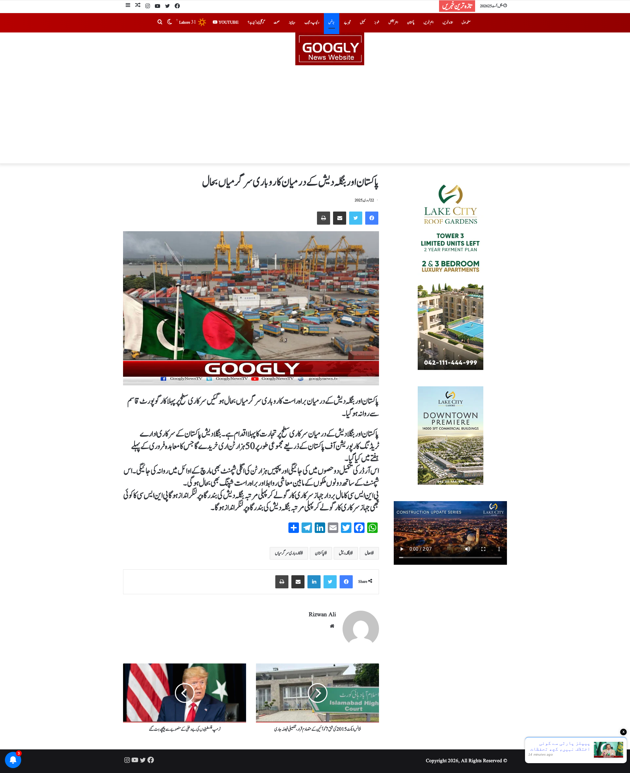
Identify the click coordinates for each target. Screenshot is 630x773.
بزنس (331, 22)
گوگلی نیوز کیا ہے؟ (256, 22)
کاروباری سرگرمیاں (287, 553)
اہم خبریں (428, 22)
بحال (368, 553)
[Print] (323, 218)
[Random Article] (138, 6)
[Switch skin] (170, 22)
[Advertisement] (315, 114)
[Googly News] (315, 48)
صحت (277, 22)
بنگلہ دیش (344, 553)
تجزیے (347, 22)
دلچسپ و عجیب (311, 22)
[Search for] (160, 22)
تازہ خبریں (447, 22)
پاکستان (410, 22)
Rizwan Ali (322, 615)
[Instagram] (148, 6)
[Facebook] (177, 6)
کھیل (362, 22)
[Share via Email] (339, 218)
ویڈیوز (292, 22)
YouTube (228, 22)
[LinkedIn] (314, 581)
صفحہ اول (466, 22)
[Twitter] (167, 6)
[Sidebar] (128, 6)
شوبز (376, 22)
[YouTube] (157, 6)
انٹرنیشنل (393, 22)
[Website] (332, 626)
